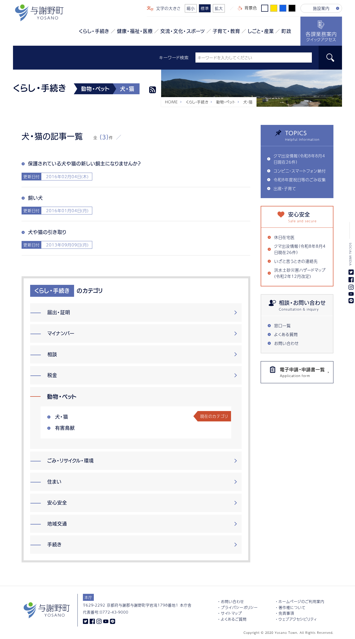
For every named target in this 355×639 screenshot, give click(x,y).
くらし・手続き (94, 31)
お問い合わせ (286, 343)
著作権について (292, 607)
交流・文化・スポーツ (182, 31)
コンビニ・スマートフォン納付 (300, 171)
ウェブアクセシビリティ (298, 619)
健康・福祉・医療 (135, 31)
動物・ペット (225, 102)
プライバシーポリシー (239, 607)
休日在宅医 (284, 237)
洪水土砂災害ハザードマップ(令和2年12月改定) (300, 273)
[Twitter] (85, 621)
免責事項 (286, 613)
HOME (171, 102)
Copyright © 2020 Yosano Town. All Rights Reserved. (288, 632)
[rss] (152, 89)
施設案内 (321, 8)
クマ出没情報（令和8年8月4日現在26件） (299, 159)
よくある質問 (286, 334)
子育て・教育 (226, 31)
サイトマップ (231, 613)
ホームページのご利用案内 (301, 601)
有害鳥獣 (65, 428)
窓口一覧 (282, 325)
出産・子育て (285, 188)
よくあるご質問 (234, 619)
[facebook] (92, 621)
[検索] (330, 58)
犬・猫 (61, 416)
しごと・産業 (261, 31)
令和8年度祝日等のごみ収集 (300, 180)
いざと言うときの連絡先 (296, 261)
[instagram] (99, 621)
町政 (286, 31)
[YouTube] (105, 621)
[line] (112, 621)
